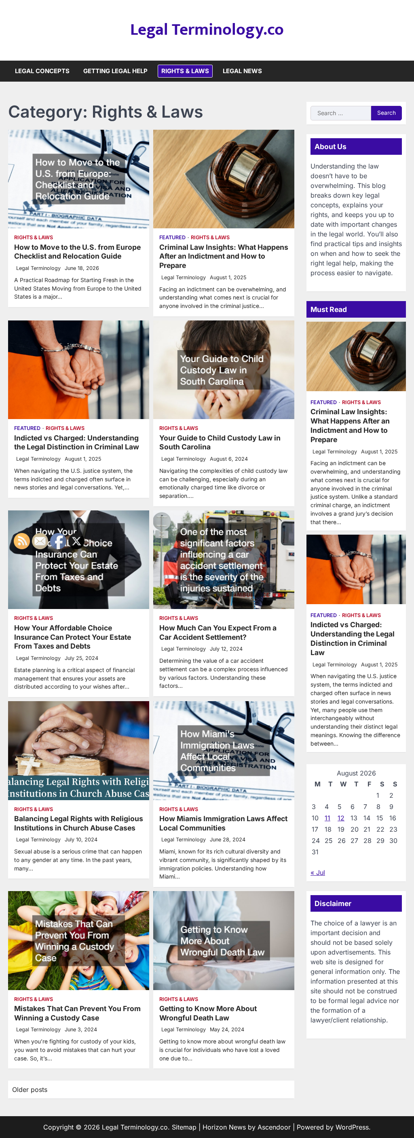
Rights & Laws (185, 71)
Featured (172, 237)
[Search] (400, 71)
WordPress (352, 1127)
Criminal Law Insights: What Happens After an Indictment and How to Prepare (223, 256)
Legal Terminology (38, 268)
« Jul (317, 872)
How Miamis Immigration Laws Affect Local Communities (223, 823)
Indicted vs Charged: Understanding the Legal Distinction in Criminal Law (76, 442)
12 (341, 818)
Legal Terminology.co (207, 30)
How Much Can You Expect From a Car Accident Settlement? (218, 632)
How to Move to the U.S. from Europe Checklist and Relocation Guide (77, 252)
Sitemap (184, 1127)
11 (327, 818)
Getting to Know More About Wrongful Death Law (208, 1013)
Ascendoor (274, 1127)
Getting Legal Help (115, 71)
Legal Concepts (42, 71)
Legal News (242, 71)
